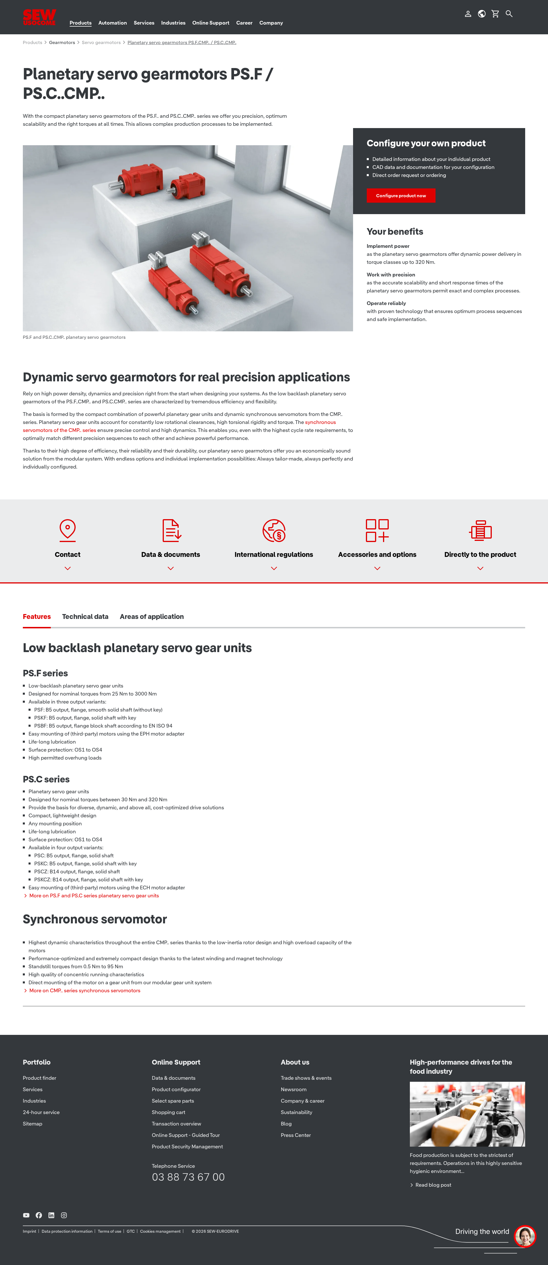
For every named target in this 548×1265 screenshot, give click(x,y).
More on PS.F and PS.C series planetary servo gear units (94, 895)
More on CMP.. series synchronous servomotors (84, 990)
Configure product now (401, 195)
